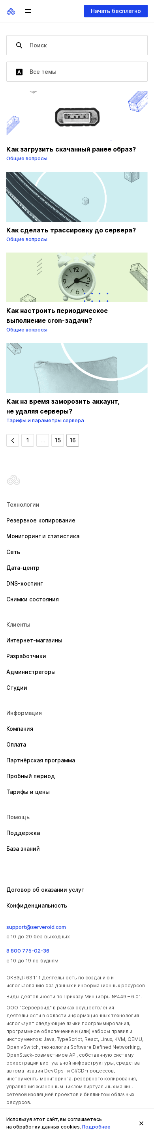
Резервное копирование (40, 520)
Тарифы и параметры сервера (45, 420)
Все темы (42, 71)
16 (73, 440)
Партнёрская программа (40, 760)
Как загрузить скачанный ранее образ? (71, 149)
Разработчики (26, 656)
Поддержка (23, 832)
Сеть (13, 551)
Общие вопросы (26, 158)
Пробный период (30, 776)
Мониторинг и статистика (42, 536)
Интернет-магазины (34, 640)
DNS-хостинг (24, 583)
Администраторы (31, 671)
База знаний (23, 848)
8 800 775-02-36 (27, 950)
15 (58, 440)
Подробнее (96, 1127)
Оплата (16, 744)
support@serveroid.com (36, 927)
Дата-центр (22, 567)
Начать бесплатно (116, 10)
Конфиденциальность (36, 905)
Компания (19, 728)
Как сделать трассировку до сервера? (71, 230)
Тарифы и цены (28, 791)
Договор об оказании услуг (45, 889)
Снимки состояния (32, 599)
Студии (16, 687)
